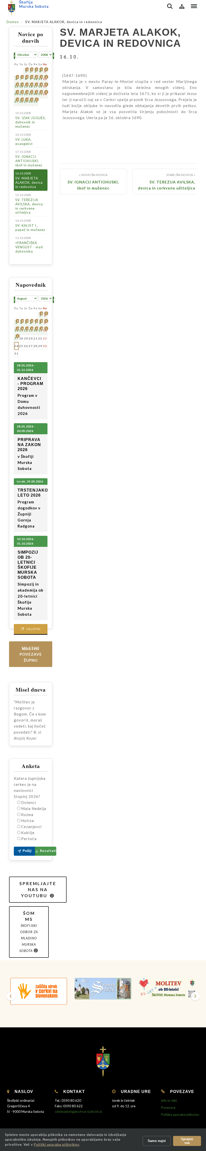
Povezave (168, 1108)
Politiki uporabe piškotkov (56, 1144)
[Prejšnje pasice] (11, 996)
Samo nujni (157, 1141)
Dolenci (28, 802)
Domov (13, 22)
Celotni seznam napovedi (30, 630)
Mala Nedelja (33, 808)
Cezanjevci (31, 826)
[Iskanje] (169, 6)
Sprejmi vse (187, 1141)
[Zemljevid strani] (181, 6)
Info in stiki (169, 1100)
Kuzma (27, 814)
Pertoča (29, 838)
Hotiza (27, 820)
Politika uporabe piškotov (180, 1115)
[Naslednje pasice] (195, 996)
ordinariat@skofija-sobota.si (78, 1112)
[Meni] (193, 6)
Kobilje (28, 832)
